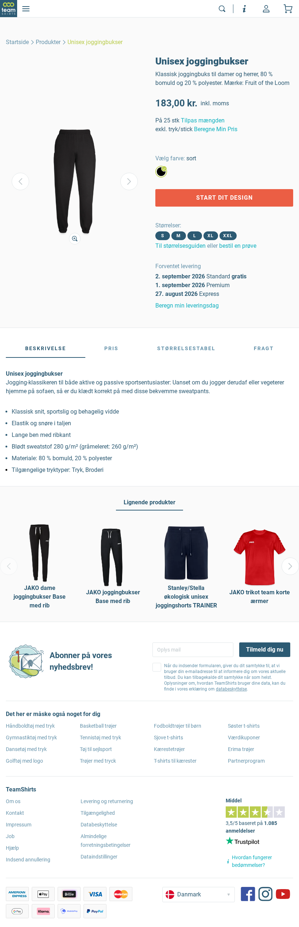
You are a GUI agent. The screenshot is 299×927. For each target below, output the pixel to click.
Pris (111, 348)
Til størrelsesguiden (180, 245)
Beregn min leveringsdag (187, 305)
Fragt (264, 348)
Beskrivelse (45, 348)
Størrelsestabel (186, 348)
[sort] (161, 171)
